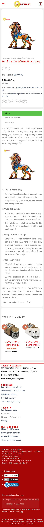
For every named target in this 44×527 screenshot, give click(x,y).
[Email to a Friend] (17, 101)
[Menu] (3, 4)
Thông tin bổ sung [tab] (12, 118)
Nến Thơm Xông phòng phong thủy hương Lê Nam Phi (11, 343)
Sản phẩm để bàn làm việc (23, 58)
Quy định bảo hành (8, 398)
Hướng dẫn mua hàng (9, 436)
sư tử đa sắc (35, 94)
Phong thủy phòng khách (17, 87)
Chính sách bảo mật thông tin (13, 391)
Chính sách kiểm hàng (10, 429)
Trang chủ (6, 58)
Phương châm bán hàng (10, 433)
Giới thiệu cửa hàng (9, 410)
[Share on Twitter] (12, 101)
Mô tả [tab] (7, 113)
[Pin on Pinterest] (21, 101)
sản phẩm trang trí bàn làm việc (19, 94)
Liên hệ (4, 421)
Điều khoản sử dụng (9, 394)
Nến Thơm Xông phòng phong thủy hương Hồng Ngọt (32, 343)
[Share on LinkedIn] (25, 101)
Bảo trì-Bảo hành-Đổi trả (11, 387)
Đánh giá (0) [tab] (10, 123)
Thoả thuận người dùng (10, 401)
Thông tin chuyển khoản (11, 440)
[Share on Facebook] (8, 101)
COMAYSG (18, 75)
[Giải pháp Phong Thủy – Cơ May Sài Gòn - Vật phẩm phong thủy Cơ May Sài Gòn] (22, 4)
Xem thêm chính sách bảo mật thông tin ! (15, 463)
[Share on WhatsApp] (4, 101)
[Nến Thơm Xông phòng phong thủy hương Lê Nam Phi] (11, 330)
